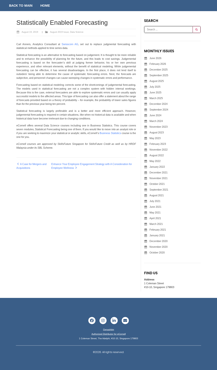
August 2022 (156, 155)
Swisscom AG (70, 44)
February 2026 (157, 64)
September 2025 (158, 75)
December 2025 (158, 69)
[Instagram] (103, 320)
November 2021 (158, 178)
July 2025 (154, 86)
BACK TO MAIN (20, 5)
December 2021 (158, 172)
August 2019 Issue (59, 32)
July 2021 (154, 201)
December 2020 (158, 241)
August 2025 (156, 81)
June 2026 (155, 58)
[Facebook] (91, 320)
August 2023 (156, 132)
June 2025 (155, 92)
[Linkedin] (114, 320)
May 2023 (155, 138)
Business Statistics (110, 133)
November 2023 (158, 126)
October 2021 (157, 184)
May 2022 (155, 161)
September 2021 (158, 189)
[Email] (125, 320)
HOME (45, 5)
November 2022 (158, 149)
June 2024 (155, 115)
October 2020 (157, 252)
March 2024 (156, 121)
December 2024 (158, 104)
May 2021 (155, 212)
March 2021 (156, 224)
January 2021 (157, 235)
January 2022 (157, 166)
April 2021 (155, 218)
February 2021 (157, 229)
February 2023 (157, 144)
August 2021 (156, 195)
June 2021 (155, 206)
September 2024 (158, 109)
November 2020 (158, 247)
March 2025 (156, 98)
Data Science (76, 32)
